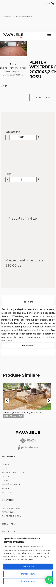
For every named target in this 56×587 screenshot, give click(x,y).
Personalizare (28, 574)
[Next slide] (49, 400)
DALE (4, 469)
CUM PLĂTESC (8, 532)
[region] (28, 560)
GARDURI (6, 480)
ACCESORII (7, 492)
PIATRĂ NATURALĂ (11, 484)
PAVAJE (5, 465)
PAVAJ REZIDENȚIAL (11, 516)
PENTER (6, 488)
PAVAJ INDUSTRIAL (11, 508)
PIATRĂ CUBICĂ (9, 512)
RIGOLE (5, 476)
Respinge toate (28, 581)
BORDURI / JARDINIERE (13, 473)
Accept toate (28, 566)
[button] (49, 580)
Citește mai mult (13, 416)
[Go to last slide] (7, 400)
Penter (13, 68)
